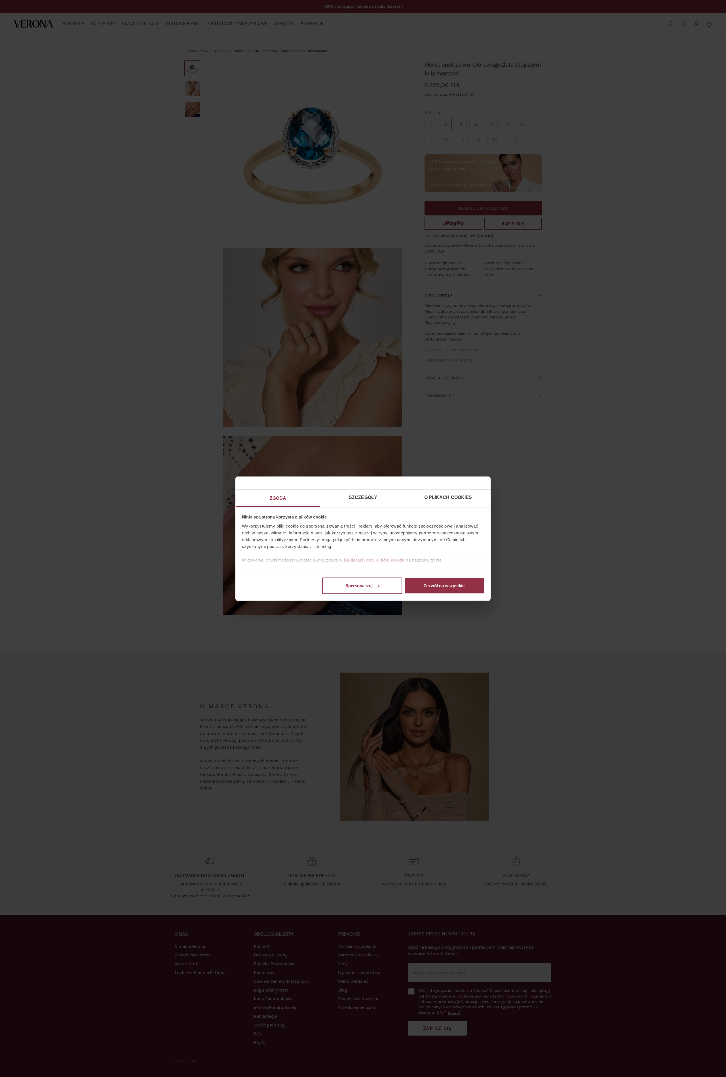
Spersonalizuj (359, 585)
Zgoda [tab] (278, 498)
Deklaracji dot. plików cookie (374, 560)
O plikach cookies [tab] (448, 497)
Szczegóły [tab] (363, 497)
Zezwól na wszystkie (444, 585)
